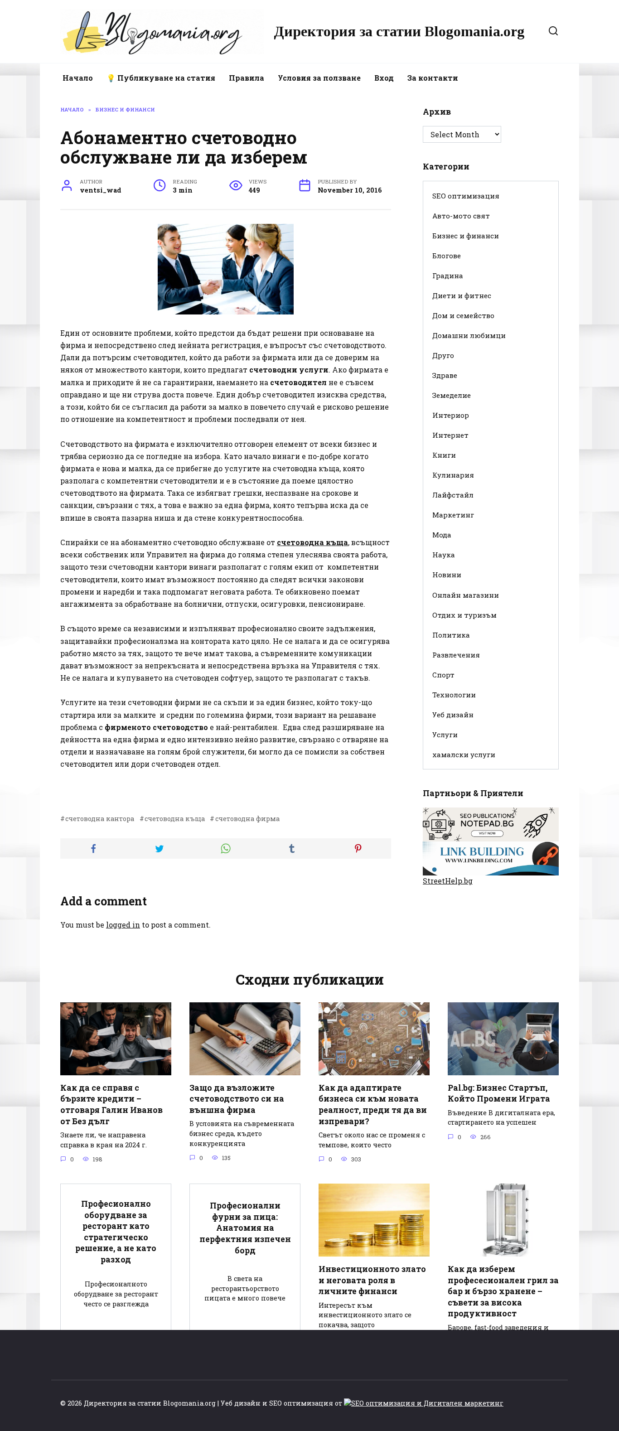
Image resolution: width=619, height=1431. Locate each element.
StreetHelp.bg (448, 880)
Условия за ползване (319, 77)
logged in (123, 924)
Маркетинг (453, 514)
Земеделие (451, 395)
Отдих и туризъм (464, 614)
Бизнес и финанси (465, 235)
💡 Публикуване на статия (160, 77)
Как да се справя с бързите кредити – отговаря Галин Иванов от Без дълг (111, 1104)
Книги (444, 454)
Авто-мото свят (461, 215)
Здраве (444, 375)
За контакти (432, 77)
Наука (443, 554)
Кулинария (453, 474)
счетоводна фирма (247, 818)
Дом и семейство (463, 315)
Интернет (450, 435)
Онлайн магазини (465, 594)
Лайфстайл (453, 494)
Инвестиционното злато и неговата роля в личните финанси (372, 1280)
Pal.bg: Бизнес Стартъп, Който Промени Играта (499, 1093)
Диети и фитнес (461, 295)
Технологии (454, 694)
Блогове (446, 255)
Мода (441, 534)
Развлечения (456, 654)
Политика (451, 634)
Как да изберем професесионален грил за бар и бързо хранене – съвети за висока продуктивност (503, 1291)
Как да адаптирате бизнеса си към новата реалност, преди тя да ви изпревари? (373, 1104)
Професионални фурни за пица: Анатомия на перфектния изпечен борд (245, 1228)
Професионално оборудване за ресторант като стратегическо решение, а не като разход (115, 1232)
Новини (446, 574)
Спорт (443, 674)
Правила (246, 77)
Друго (443, 355)
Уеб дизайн (453, 714)
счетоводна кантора (99, 818)
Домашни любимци (469, 335)
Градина (447, 275)
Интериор (450, 415)
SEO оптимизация (465, 195)
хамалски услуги (463, 754)
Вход (384, 77)
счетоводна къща (175, 818)
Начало (78, 77)
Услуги (445, 734)
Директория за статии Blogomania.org (399, 31)
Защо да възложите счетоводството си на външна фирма (236, 1099)
